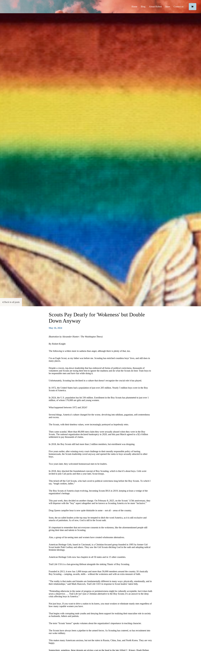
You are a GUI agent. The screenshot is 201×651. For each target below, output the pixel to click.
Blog (143, 6)
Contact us (178, 6)
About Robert (155, 6)
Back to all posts (12, 302)
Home (134, 6)
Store (167, 6)
